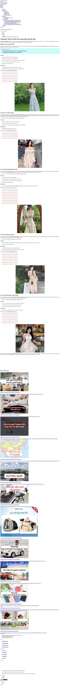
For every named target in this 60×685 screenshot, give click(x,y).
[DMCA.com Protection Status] (3, 680)
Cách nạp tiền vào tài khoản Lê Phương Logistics (11, 23)
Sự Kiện (3, 26)
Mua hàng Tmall (6, 13)
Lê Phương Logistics (11, 354)
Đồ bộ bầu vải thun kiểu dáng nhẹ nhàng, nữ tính (15, 299)
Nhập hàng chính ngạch (7, 15)
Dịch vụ (3, 10)
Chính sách (4, 25)
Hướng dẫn (4, 19)
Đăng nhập (2, 5)
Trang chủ (3, 9)
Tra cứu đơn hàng (3, 4)
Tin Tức (3, 16)
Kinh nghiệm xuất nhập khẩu (8, 17)
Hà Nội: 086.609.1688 (3, 3)
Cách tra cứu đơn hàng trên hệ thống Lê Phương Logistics (12, 24)
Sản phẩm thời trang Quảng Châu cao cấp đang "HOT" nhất (15, 50)
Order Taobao (6, 11)
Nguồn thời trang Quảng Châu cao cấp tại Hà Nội (12, 52)
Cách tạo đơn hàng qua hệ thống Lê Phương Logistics (12, 20)
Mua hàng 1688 (6, 12)
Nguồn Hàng (6, 18)
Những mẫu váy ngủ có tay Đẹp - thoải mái (14, 239)
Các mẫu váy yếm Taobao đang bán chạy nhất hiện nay (17, 173)
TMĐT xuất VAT (6, 14)
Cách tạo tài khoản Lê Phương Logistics (10, 22)
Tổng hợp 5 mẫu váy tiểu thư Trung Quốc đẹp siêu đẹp (10, 36)
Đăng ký (1, 6)
